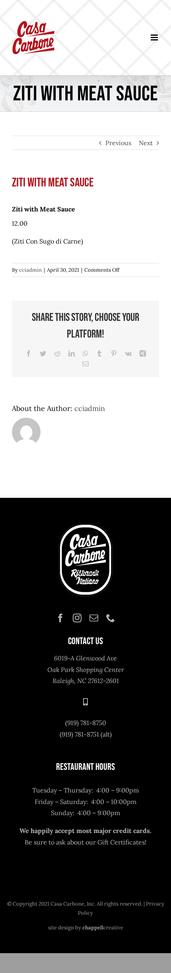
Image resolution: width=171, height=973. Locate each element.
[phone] (110, 618)
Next (146, 143)
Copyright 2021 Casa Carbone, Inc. (54, 903)
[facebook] (60, 618)
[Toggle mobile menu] (155, 37)
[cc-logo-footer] (85, 525)
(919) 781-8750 (85, 723)
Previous (118, 143)
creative (102, 927)
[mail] (93, 618)
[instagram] (77, 618)
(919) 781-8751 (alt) (86, 734)
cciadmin (30, 270)
